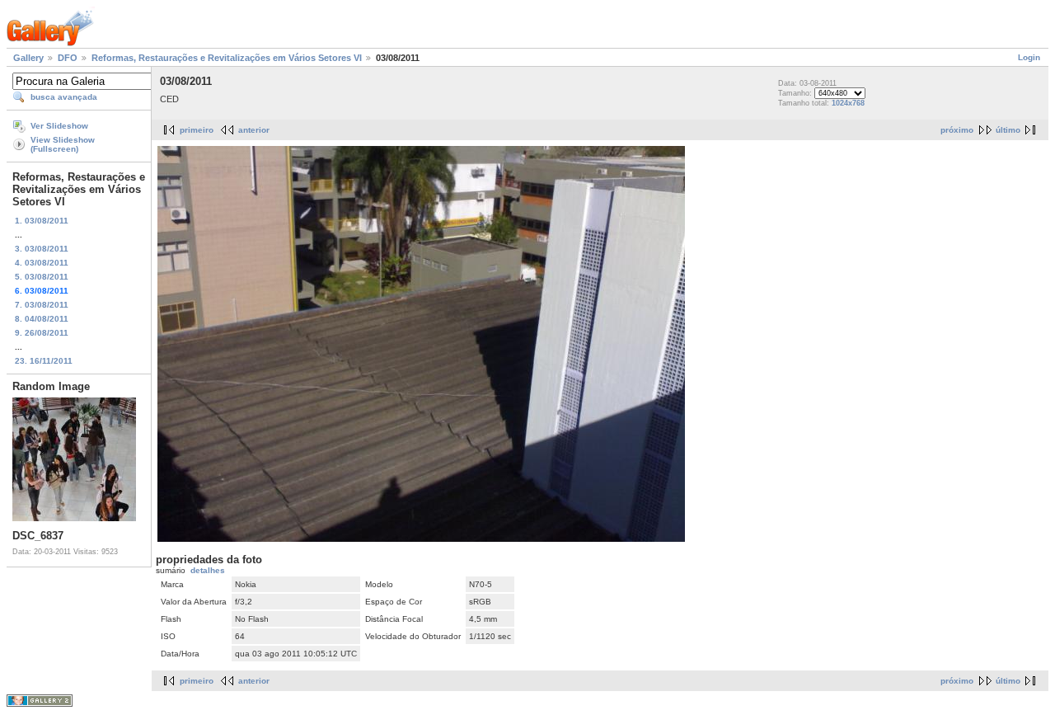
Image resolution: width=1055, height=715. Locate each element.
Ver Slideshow (59, 125)
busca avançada (63, 96)
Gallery (28, 58)
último (1008, 129)
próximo (956, 129)
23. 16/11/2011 (44, 360)
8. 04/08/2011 (41, 318)
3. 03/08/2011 (41, 248)
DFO (67, 58)
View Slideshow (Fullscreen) (62, 144)
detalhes (207, 570)
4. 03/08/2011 (41, 262)
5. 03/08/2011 (41, 276)
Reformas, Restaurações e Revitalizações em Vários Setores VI (226, 58)
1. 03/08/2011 (41, 220)
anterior (254, 129)
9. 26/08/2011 (41, 332)
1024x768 (848, 103)
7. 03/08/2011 (41, 304)
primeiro (196, 129)
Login (1029, 57)
